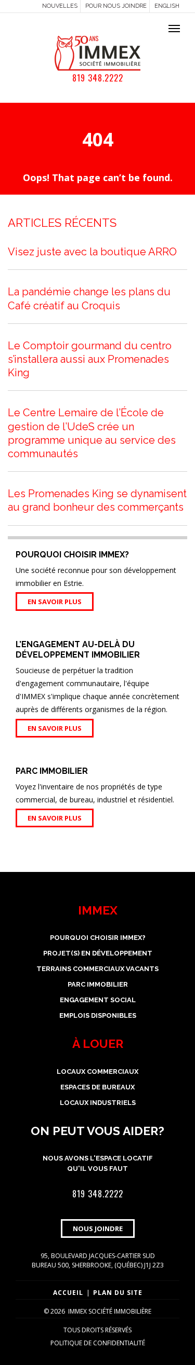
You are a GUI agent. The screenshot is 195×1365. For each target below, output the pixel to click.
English (166, 6)
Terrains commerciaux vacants (97, 969)
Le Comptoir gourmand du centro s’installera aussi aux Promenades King (90, 359)
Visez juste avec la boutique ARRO (92, 251)
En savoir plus (55, 601)
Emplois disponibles (97, 1015)
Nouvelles (59, 6)
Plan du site (117, 1292)
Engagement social (98, 1000)
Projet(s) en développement (97, 953)
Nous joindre (98, 1228)
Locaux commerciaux (97, 1071)
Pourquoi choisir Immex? (98, 937)
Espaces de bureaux (97, 1087)
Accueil (68, 1292)
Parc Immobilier (98, 984)
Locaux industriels (98, 1103)
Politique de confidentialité (97, 1343)
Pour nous (116, 6)
